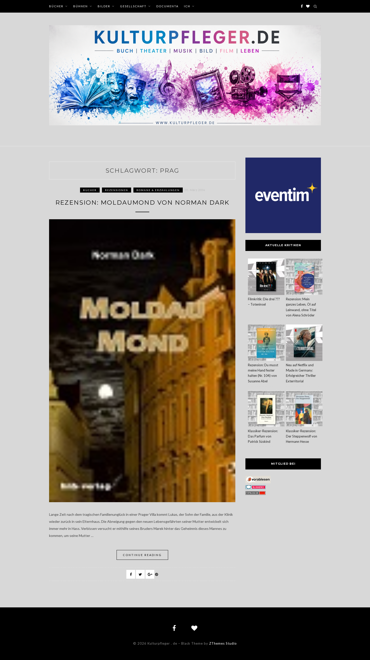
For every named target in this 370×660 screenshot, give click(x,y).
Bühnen (80, 6)
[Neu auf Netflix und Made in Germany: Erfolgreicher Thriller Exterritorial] (304, 343)
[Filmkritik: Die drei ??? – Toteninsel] (266, 278)
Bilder (104, 6)
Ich (187, 6)
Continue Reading (142, 555)
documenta (167, 6)
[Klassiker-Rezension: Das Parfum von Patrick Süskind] (266, 409)
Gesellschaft (133, 6)
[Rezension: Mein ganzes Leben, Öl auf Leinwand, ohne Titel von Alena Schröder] (304, 278)
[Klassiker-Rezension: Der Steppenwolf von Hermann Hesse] (304, 409)
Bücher (56, 6)
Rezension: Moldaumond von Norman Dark (142, 202)
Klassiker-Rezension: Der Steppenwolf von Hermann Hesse (301, 436)
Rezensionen (116, 190)
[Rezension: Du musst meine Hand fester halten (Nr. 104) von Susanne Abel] (266, 343)
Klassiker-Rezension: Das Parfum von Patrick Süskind (263, 436)
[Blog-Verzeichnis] (255, 488)
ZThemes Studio (223, 643)
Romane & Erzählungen (158, 190)
